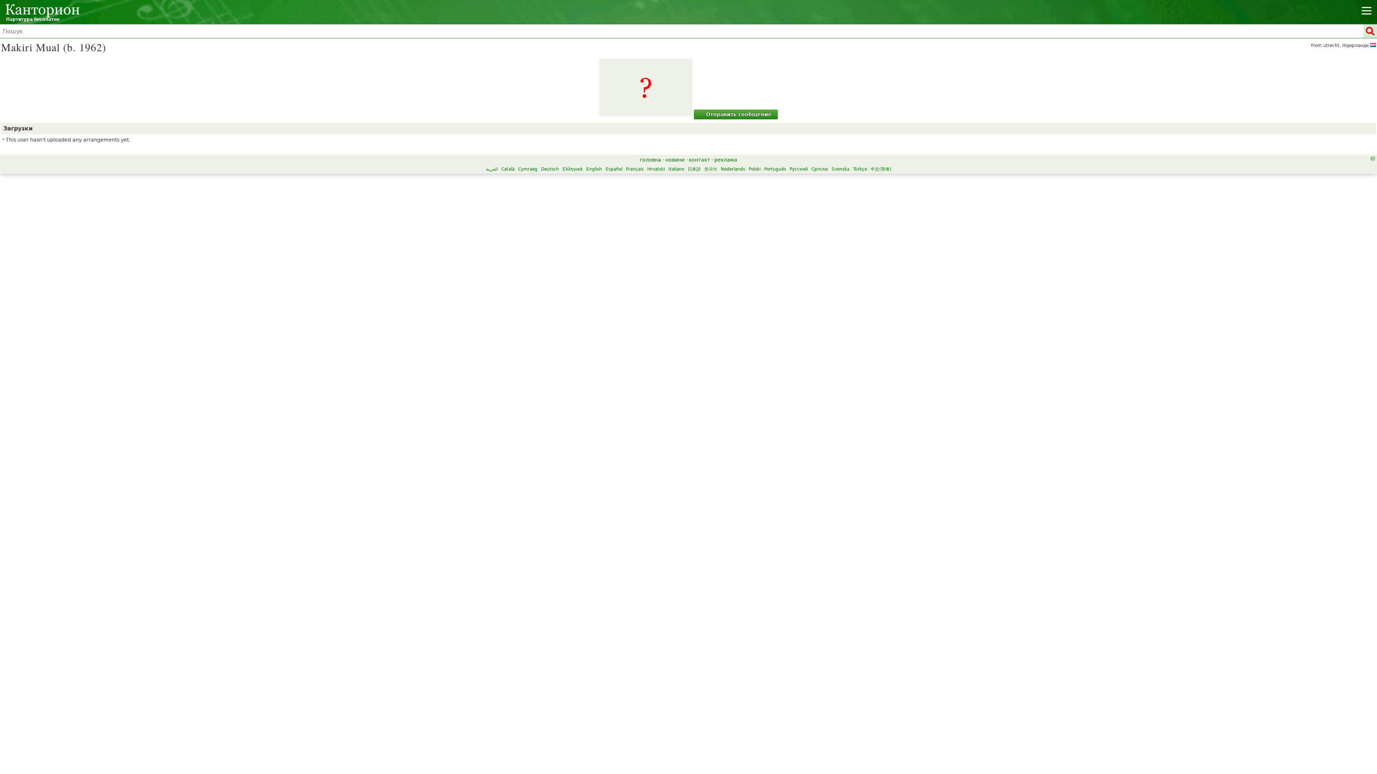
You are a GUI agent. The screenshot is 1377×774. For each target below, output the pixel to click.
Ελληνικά (573, 169)
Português (775, 169)
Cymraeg (528, 169)
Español (614, 169)
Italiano (676, 169)
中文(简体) (881, 169)
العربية (492, 169)
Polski (755, 169)
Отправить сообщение (739, 114)
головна (650, 160)
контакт (699, 160)
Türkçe (860, 169)
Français (635, 169)
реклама (725, 160)
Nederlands (733, 169)
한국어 (710, 169)
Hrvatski (656, 169)
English (594, 169)
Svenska (841, 169)
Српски (819, 169)
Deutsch (550, 169)
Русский (799, 169)
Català (508, 169)
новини (675, 160)
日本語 (694, 169)
